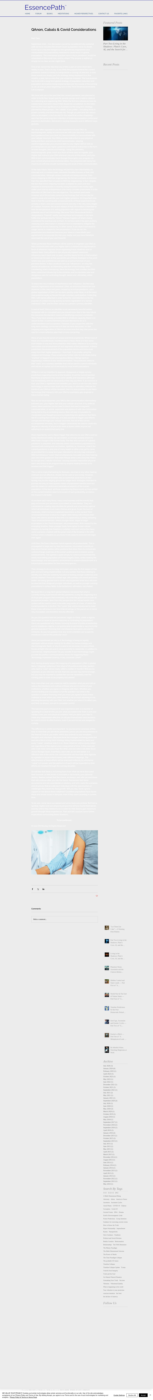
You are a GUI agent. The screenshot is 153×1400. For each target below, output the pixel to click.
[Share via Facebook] (32, 889)
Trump (123, 1267)
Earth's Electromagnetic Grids (112, 1215)
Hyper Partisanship (109, 1228)
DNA (115, 1212)
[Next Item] (124, 33)
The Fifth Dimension (119, 1245)
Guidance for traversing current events (115, 1222)
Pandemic (117, 1235)
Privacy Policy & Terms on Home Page (23, 1397)
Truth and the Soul (109, 1274)
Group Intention (121, 1219)
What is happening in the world (113, 1287)
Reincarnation (119, 1241)
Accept (143, 1395)
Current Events (108, 1212)
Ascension (106, 1202)
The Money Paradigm (110, 1248)
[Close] (150, 1395)
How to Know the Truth (111, 1225)
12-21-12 (111, 1193)
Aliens (113, 1199)
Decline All (132, 1395)
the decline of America (110, 1296)
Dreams (121, 1212)
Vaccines (122, 1280)
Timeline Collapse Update (111, 1267)
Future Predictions (109, 1219)
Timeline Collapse (109, 1264)
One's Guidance (108, 1235)
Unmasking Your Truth (110, 1280)
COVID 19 (116, 1206)
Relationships (107, 1245)
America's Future (121, 1199)
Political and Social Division (112, 1238)
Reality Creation (108, 1241)
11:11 (105, 1193)
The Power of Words (109, 1254)
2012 (116, 1193)
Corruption (106, 1209)
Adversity (106, 1199)
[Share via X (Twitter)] (38, 889)
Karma (105, 1232)
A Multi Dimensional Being (112, 1196)
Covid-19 (114, 1209)
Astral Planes (107, 1206)
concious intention (109, 1293)
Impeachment (121, 1228)
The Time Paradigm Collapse (112, 1258)
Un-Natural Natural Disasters (112, 1277)
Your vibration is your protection (113, 1290)
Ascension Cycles (116, 1202)
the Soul (118, 1293)
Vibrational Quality (117, 1284)
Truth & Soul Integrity (110, 1271)
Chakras (123, 1206)
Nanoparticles (113, 1232)
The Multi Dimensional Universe (113, 1251)
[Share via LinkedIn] (43, 889)
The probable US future (110, 1261)
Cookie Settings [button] (119, 1395)
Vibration (106, 1284)
